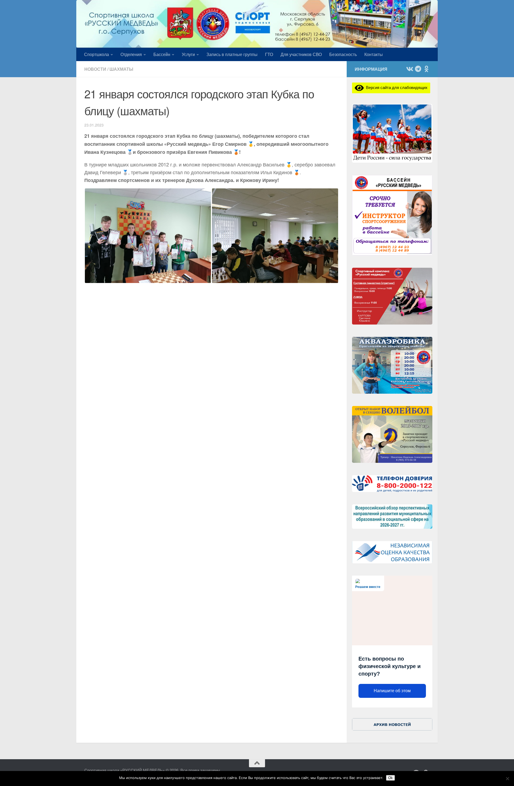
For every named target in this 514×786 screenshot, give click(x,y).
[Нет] (507, 778)
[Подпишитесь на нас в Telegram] (418, 69)
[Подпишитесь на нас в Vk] (409, 69)
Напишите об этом (392, 690)
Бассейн (161, 54)
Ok (390, 778)
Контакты (373, 54)
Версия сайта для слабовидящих (396, 87)
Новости (95, 69)
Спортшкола (96, 54)
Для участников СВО (301, 54)
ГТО (269, 54)
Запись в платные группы (232, 54)
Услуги (188, 54)
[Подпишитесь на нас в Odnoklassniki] (426, 69)
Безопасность (343, 54)
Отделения (131, 54)
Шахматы (121, 69)
